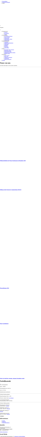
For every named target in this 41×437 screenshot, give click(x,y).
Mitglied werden (7, 53)
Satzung (5, 34)
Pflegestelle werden (7, 50)
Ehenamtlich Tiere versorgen (9, 49)
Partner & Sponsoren (7, 59)
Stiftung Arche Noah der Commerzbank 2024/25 (10, 189)
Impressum (4, 421)
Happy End (6, 56)
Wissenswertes (6, 38)
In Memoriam (6, 58)
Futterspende (6, 43)
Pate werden (6, 46)
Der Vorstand (6, 33)
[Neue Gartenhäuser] (20, 306)
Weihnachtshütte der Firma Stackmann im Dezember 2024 (13, 160)
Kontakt (3, 60)
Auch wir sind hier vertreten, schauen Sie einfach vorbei (12, 378)
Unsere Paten (6, 47)
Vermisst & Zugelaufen (8, 57)
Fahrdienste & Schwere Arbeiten (9, 52)
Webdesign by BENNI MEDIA (19, 436)
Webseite (7, 405)
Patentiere (6, 45)
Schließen (2, 416)
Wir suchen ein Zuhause (8, 36)
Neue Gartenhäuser (4, 323)
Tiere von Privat (7, 37)
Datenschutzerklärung (6, 422)
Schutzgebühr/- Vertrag (8, 39)
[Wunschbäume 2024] (20, 239)
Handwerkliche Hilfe (7, 51)
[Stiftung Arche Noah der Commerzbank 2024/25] (20, 175)
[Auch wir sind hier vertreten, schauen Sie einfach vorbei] (20, 351)
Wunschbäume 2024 (4, 288)
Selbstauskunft (6, 40)
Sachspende (6, 44)
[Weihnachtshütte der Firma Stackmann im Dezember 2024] (20, 113)
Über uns (5, 32)
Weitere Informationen (4, 431)
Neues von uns (6, 55)
